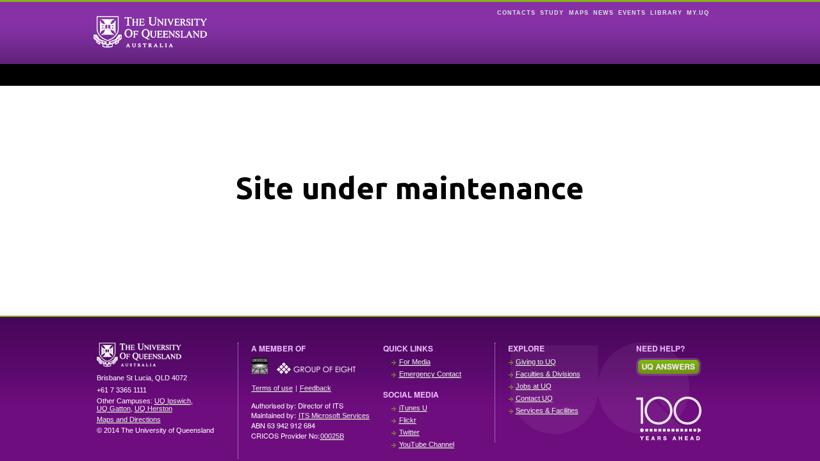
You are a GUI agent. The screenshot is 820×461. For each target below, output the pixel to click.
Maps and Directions (129, 419)
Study (552, 13)
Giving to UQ (536, 362)
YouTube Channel (426, 444)
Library (666, 13)
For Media (414, 362)
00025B (332, 436)
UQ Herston (153, 408)
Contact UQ (534, 398)
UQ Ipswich (172, 401)
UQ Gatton (114, 408)
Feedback (315, 388)
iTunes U (413, 408)
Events (632, 13)
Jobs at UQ (534, 386)
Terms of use (272, 388)
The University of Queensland (161, 355)
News (603, 13)
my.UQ (698, 13)
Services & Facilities (547, 410)
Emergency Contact (430, 374)
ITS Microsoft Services (334, 415)
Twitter (409, 432)
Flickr (407, 420)
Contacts (516, 13)
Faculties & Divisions (548, 374)
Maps (579, 13)
